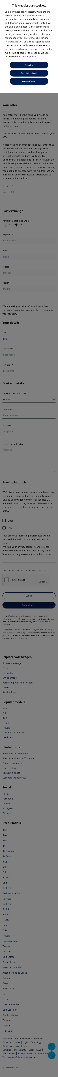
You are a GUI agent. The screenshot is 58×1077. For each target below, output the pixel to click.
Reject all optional (29, 73)
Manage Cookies (29, 81)
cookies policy (28, 56)
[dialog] (29, 538)
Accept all (29, 65)
